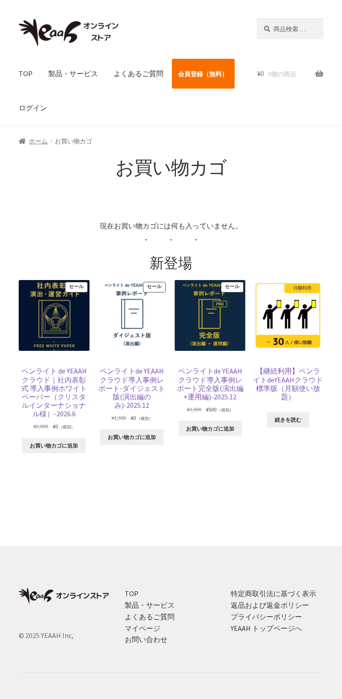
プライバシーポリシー (266, 616)
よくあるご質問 (138, 73)
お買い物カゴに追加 (54, 445)
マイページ (142, 628)
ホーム (38, 141)
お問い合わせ (146, 639)
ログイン (33, 107)
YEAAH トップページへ (266, 628)
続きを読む (288, 419)
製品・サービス (73, 73)
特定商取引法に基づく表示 (273, 593)
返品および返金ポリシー (270, 605)
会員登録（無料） (203, 74)
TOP (26, 73)
